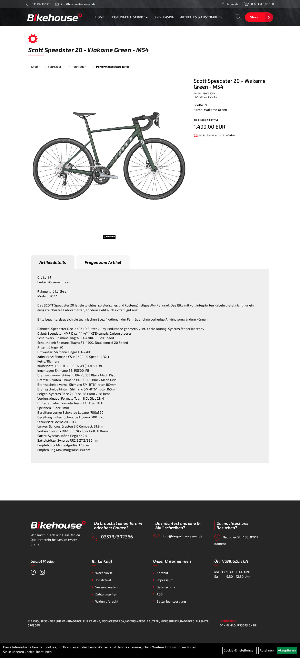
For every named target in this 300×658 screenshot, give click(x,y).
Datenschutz (166, 587)
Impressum (165, 580)
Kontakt (162, 573)
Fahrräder (54, 66)
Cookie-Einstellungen (239, 650)
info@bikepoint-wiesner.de (182, 536)
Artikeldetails (52, 262)
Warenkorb (103, 573)
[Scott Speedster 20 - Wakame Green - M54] (109, 156)
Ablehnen (267, 650)
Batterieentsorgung (171, 601)
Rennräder (79, 66)
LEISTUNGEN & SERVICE (128, 17)
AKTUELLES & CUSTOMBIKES (201, 17)
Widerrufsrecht (106, 601)
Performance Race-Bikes (112, 66)
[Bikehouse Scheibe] (54, 17)
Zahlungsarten (106, 594)
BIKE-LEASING (164, 17)
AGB (160, 594)
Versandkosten (106, 587)
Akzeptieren (287, 650)
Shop (254, 17)
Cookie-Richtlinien (38, 652)
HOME (99, 17)
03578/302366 (41, 4)
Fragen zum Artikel (103, 262)
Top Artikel (103, 580)
